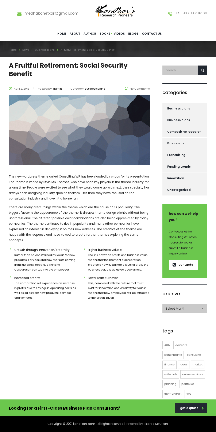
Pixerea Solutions (156, 424)
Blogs (133, 33)
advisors (181, 345)
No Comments (140, 89)
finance (169, 364)
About (75, 33)
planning (170, 384)
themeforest (172, 394)
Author (90, 33)
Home (61, 33)
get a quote (189, 408)
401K (167, 345)
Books (105, 33)
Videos (119, 33)
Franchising (176, 155)
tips (188, 394)
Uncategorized (179, 190)
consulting (194, 355)
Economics (175, 143)
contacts (185, 264)
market (197, 364)
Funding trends (179, 166)
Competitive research (184, 132)
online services (192, 374)
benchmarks (173, 355)
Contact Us (152, 33)
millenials (170, 374)
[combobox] (184, 308)
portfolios (187, 384)
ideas (184, 364)
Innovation (175, 178)
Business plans (178, 108)
